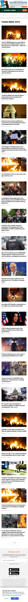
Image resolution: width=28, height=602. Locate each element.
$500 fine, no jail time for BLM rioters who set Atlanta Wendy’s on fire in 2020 (14, 430)
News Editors (10, 93)
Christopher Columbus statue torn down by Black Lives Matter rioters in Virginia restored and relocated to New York (14, 149)
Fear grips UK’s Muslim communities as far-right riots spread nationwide (14, 305)
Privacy (7, 580)
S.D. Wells (9, 40)
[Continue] (25, 560)
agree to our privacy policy (14, 595)
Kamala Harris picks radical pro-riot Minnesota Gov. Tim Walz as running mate (13, 280)
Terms (11, 580)
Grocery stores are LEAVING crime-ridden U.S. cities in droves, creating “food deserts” (13, 379)
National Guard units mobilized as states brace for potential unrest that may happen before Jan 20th (13, 122)
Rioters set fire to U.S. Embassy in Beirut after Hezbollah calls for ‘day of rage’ (14, 454)
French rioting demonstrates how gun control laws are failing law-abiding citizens (13, 506)
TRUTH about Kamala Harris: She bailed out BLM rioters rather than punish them (12, 330)
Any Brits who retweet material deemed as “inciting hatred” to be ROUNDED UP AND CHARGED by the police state (13, 228)
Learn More (6, 598)
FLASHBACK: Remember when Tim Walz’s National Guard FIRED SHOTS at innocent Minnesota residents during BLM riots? (14, 200)
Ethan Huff (9, 67)
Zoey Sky (9, 172)
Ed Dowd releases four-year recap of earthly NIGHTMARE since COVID (13, 354)
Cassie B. (9, 503)
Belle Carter (10, 119)
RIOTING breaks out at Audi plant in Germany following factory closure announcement (13, 71)
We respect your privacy (14, 563)
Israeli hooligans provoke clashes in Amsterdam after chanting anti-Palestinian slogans (13, 97)
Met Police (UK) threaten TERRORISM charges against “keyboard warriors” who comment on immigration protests (14, 254)
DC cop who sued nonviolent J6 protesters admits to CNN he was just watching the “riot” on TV (13, 405)
